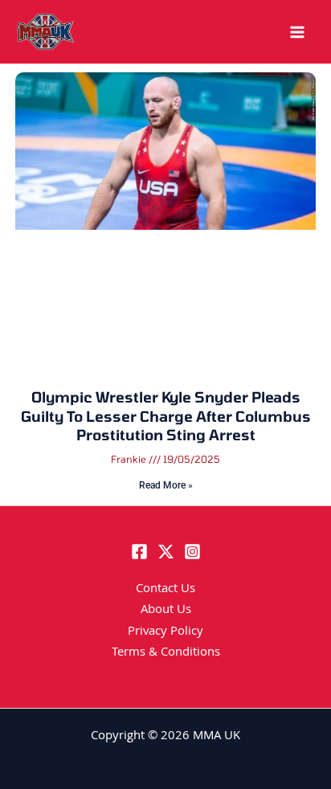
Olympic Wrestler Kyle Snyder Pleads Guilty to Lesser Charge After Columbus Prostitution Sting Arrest (166, 416)
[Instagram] (192, 551)
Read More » (166, 485)
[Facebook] (139, 551)
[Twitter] (165, 551)
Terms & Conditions (166, 653)
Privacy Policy (165, 632)
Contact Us (165, 589)
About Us (166, 610)
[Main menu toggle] (297, 32)
